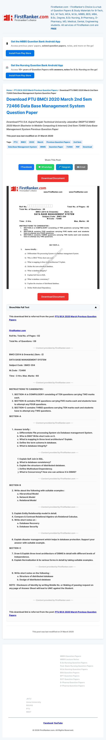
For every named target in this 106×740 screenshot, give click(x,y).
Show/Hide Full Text (19, 307)
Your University (35, 694)
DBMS (43, 147)
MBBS (63, 651)
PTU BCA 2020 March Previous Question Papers (36, 90)
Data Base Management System (22, 147)
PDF (78, 147)
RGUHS (29, 705)
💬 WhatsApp (45, 167)
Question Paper (56, 147)
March (40, 142)
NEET (28, 712)
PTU (16, 142)
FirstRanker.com (17, 330)
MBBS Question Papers (70, 656)
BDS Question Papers (69, 673)
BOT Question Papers (70, 679)
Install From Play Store (20, 53)
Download (87, 147)
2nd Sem (77, 142)
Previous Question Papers (58, 142)
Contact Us (73, 694)
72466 (69, 147)
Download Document (53, 178)
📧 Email (81, 167)
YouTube (58, 723)
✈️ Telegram (64, 167)
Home (9, 90)
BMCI (23, 142)
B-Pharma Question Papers (72, 682)
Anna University (33, 702)
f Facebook (26, 167)
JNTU (28, 699)
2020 (31, 142)
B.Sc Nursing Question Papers (73, 663)
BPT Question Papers (69, 676)
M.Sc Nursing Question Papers (74, 669)
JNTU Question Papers (39, 651)
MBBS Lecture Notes (69, 659)
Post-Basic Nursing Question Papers (76, 666)
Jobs (55, 694)
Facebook (48, 723)
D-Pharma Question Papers (72, 686)
